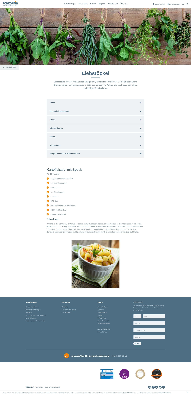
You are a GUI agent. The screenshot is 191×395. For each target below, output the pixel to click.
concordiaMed (66, 312)
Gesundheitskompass (69, 310)
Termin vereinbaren (103, 323)
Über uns (124, 4)
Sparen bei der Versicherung (35, 321)
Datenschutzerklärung (164, 393)
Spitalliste (100, 310)
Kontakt (99, 315)
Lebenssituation (31, 318)
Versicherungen (70, 4)
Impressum (39, 387)
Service (93, 4)
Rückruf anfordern (103, 321)
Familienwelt (113, 4)
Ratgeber (65, 307)
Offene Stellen (102, 332)
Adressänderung (102, 307)
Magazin (102, 4)
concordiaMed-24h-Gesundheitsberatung (90, 356)
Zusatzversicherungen (33, 310)
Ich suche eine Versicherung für (36, 315)
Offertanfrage (101, 318)
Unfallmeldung (102, 312)
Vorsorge (29, 312)
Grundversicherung (32, 307)
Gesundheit (83, 4)
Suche (137, 344)
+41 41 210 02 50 (119, 356)
